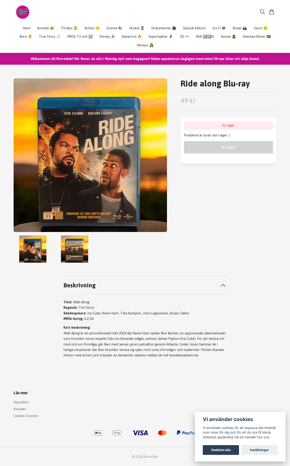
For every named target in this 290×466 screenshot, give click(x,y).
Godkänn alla (221, 450)
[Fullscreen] (90, 155)
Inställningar (259, 450)
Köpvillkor (21, 402)
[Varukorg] (271, 12)
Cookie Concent (26, 416)
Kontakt (20, 409)
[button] (160, 157)
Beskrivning (79, 285)
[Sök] (262, 12)
